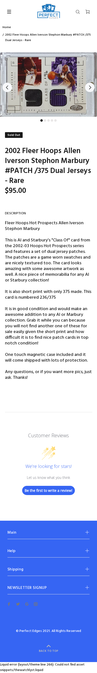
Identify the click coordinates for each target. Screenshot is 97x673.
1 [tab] (41, 120)
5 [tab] (55, 120)
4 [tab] (52, 120)
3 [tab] (48, 120)
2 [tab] (45, 120)
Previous (7, 87)
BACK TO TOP (48, 651)
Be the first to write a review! (48, 490)
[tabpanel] (48, 84)
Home (6, 27)
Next (90, 87)
